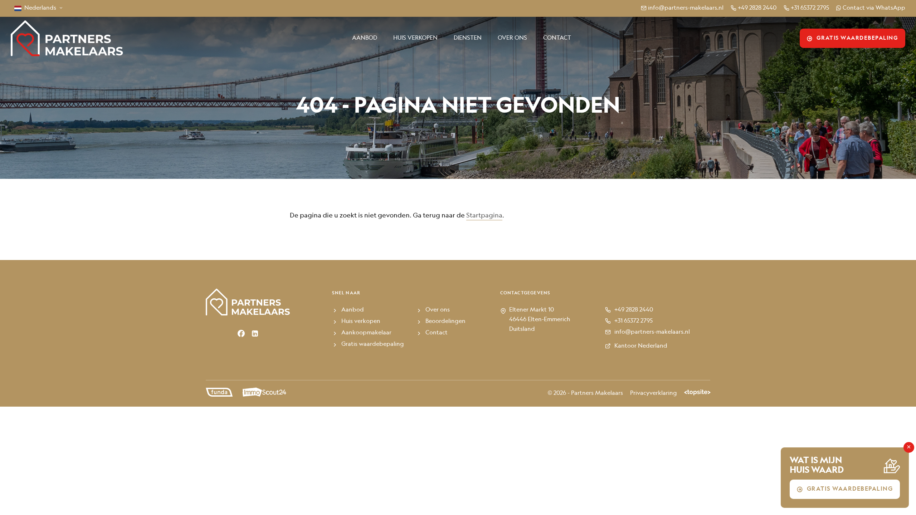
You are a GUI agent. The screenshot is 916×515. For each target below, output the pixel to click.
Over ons (512, 38)
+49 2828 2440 (757, 8)
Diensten (468, 38)
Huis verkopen (415, 38)
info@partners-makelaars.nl (685, 8)
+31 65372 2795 (810, 8)
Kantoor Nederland (640, 346)
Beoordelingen (445, 321)
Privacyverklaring (653, 393)
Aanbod (364, 38)
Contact (557, 38)
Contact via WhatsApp (874, 8)
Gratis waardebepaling (857, 38)
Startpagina (484, 215)
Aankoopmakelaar (366, 333)
